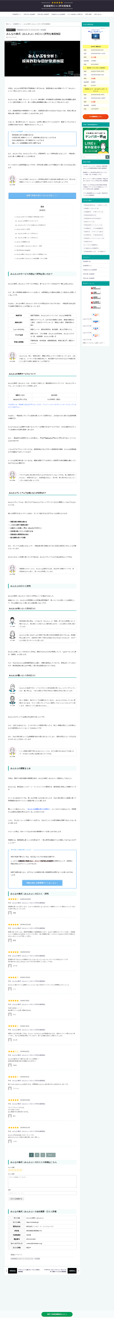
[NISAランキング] (96, 307)
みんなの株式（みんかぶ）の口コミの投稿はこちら (31, 254)
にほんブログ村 (87, 319)
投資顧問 (88, 211)
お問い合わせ (97, 14)
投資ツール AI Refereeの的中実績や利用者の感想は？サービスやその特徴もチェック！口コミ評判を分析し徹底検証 (95, 187)
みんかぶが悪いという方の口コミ (28, 237)
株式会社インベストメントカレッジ (94, 238)
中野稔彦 (88, 228)
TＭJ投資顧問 (99, 228)
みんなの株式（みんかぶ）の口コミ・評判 (29, 246)
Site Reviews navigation (23, 250)
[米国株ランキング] (96, 292)
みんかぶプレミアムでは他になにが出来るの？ (32, 225)
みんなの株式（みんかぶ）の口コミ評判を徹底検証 (28, 902)
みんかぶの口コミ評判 (23, 229)
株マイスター (99, 211)
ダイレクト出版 (98, 231)
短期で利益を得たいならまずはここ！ (42, 195)
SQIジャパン (103, 205)
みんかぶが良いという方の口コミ (28, 233)
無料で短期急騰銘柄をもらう (57, 1314)
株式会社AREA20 (90, 205)
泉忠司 (87, 231)
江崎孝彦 (88, 235)
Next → (51, 1155)
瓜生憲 (44, 29)
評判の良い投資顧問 (29, 14)
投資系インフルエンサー (92, 208)
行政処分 (102, 251)
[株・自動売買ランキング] (96, 302)
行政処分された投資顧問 (58, 14)
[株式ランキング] (96, 288)
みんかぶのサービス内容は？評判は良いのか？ (30, 216)
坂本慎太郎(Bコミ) (90, 251)
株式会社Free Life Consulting (93, 218)
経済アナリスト (89, 221)
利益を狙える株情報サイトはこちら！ (42, 883)
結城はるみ (88, 241)
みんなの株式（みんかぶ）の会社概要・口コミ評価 (31, 258)
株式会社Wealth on (90, 215)
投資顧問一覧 (87, 261)
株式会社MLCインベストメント (93, 225)
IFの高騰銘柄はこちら (95, 116)
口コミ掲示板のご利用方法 (75, 14)
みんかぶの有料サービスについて (28, 221)
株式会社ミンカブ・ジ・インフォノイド (28, 29)
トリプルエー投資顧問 (91, 244)
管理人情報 (88, 14)
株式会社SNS (99, 235)
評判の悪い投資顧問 (43, 14)
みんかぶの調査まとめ (23, 241)
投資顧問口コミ (17, 14)
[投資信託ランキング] (96, 297)
